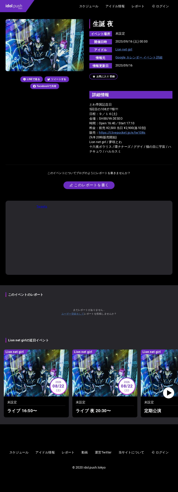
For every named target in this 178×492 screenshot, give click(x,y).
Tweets (41, 206)
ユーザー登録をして (72, 313)
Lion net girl (123, 49)
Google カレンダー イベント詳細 (139, 57)
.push (14, 6)
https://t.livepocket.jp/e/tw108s (122, 132)
